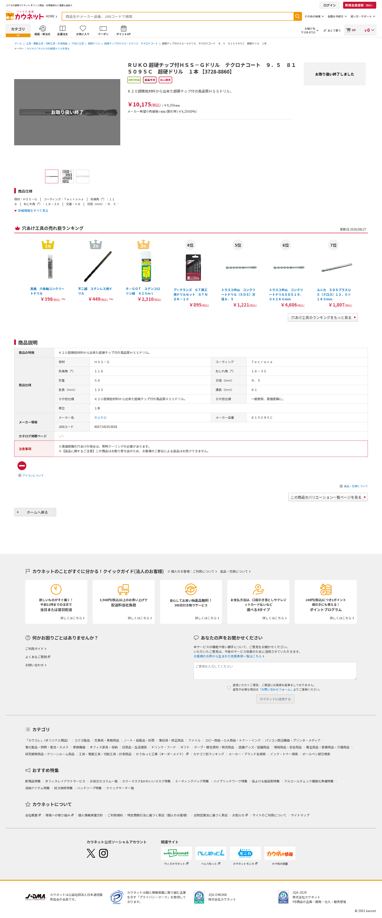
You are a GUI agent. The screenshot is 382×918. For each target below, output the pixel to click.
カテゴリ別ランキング (208, 754)
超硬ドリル (94, 43)
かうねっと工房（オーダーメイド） (160, 754)
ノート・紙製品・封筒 (139, 740)
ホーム (18, 43)
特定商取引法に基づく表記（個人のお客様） (158, 815)
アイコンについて (33, 475)
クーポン (103, 34)
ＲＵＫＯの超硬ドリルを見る (54, 48)
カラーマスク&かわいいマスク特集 (146, 781)
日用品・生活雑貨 (134, 747)
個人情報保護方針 (90, 815)
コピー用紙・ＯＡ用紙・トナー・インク (233, 740)
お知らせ (238, 815)
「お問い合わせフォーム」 (276, 689)
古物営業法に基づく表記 (211, 815)
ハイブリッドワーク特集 (230, 781)
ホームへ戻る (37, 512)
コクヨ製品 (82, 740)
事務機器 (79, 747)
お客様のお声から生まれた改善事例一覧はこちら (228, 656)
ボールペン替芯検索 (316, 754)
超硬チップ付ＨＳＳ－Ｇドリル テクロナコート (131, 43)
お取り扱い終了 (67, 112)
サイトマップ (300, 815)
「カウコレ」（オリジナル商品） (47, 740)
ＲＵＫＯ (31, 48)
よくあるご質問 (36, 657)
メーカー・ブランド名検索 (247, 754)
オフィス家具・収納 (104, 747)
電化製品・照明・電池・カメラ (47, 747)
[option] (48, 270)
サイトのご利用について (269, 815)
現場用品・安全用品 (288, 747)
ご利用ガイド (34, 648)
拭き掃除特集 (63, 788)
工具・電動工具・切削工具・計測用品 (46, 43)
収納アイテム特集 (37, 788)
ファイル (194, 740)
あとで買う (334, 30)
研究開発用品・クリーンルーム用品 (49, 754)
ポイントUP (123, 34)
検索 (298, 16)
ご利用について (203, 571)
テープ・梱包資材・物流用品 (214, 747)
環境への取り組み (58, 815)
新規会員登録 (359, 5)
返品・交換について (356, 486)
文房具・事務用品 (106, 740)
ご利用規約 (115, 815)
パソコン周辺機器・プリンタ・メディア (293, 740)
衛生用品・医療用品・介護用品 (328, 747)
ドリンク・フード (163, 747)
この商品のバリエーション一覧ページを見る (326, 497)
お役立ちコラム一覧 (104, 781)
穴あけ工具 (78, 43)
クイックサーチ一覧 (120, 788)
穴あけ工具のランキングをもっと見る (321, 317)
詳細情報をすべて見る (33, 210)
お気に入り (83, 34)
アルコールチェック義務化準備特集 (309, 781)
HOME (50, 16)
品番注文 (62, 34)
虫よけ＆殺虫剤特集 (266, 781)
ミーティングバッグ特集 (192, 781)
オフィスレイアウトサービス (65, 781)
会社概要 (31, 815)
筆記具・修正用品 (171, 740)
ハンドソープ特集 (89, 788)
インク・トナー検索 (284, 754)
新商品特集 (33, 781)
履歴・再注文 (42, 34)
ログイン (329, 5)
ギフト (185, 747)
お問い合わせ (34, 665)
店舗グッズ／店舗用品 (254, 747)
